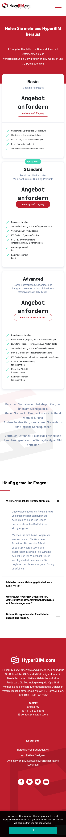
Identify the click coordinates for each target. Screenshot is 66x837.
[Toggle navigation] (58, 6)
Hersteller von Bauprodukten (33, 749)
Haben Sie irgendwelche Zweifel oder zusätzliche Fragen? (28, 616)
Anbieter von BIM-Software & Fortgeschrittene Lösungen (33, 762)
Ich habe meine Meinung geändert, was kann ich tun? (29, 584)
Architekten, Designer (33, 755)
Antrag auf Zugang (33, 113)
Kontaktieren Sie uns (33, 317)
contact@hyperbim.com (34, 714)
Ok (33, 830)
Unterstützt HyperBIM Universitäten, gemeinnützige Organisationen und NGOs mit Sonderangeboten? (30, 600)
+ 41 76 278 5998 (34, 710)
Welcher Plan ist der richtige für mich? (28, 501)
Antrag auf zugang (33, 204)
